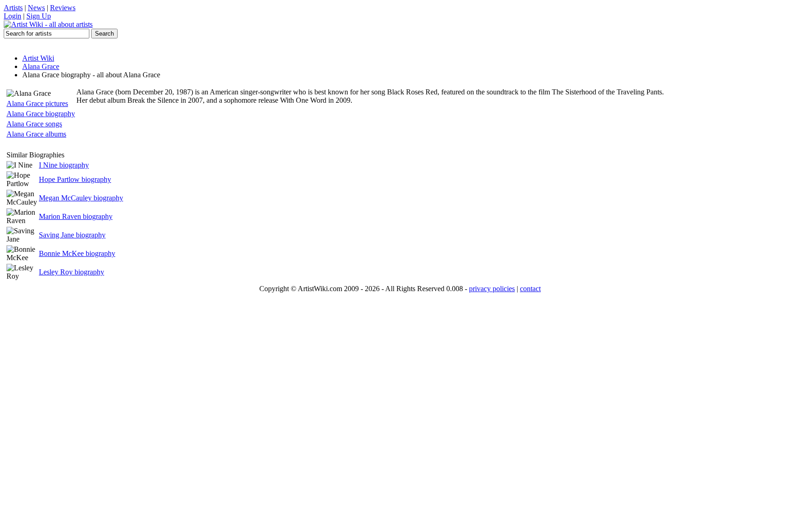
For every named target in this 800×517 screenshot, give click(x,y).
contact (530, 289)
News (36, 8)
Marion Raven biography (75, 216)
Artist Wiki (38, 58)
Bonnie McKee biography (77, 253)
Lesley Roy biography (71, 272)
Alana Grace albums (36, 134)
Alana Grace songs (34, 124)
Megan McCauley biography (81, 198)
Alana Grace (40, 66)
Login (12, 16)
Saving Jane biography (72, 235)
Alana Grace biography (40, 114)
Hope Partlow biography (75, 179)
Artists (13, 8)
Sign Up (38, 16)
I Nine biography (64, 165)
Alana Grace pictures (37, 103)
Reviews (62, 8)
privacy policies (492, 289)
